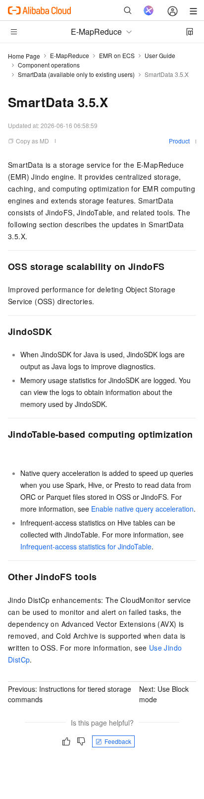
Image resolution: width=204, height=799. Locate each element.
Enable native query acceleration (142, 509)
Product (179, 140)
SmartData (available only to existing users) (76, 74)
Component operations (49, 65)
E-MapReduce (69, 55)
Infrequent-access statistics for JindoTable (86, 546)
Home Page (24, 56)
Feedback (117, 741)
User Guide (160, 55)
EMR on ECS (117, 55)
